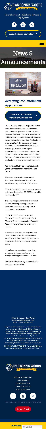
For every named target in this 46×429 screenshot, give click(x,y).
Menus (36, 15)
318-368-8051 (22, 238)
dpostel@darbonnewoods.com (23, 320)
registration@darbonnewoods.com (22, 255)
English (28, 427)
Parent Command (12, 15)
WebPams (26, 15)
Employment (23, 17)
